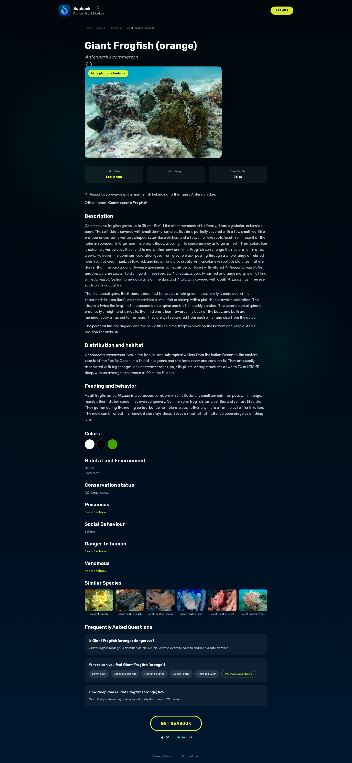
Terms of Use (190, 756)
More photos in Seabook (108, 73)
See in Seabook (95, 512)
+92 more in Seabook (238, 674)
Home (88, 27)
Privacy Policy (162, 756)
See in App (114, 177)
